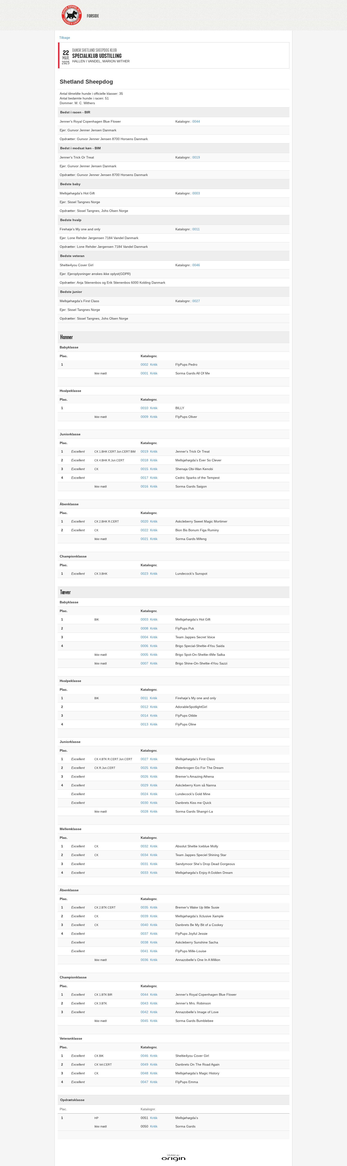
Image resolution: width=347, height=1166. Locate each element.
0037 (144, 933)
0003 (196, 193)
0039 (144, 916)
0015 (144, 469)
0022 (144, 530)
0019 (196, 157)
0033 (144, 872)
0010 (144, 408)
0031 (144, 864)
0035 (144, 907)
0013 (144, 724)
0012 (144, 707)
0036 (144, 960)
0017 (144, 478)
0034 (144, 855)
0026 (144, 776)
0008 (144, 628)
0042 (144, 1012)
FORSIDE (93, 16)
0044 (196, 121)
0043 (144, 1003)
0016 (144, 486)
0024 (144, 794)
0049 (144, 1064)
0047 (144, 1082)
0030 (144, 803)
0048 (144, 1073)
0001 (144, 373)
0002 (144, 364)
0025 (144, 768)
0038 (144, 942)
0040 (144, 925)
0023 (144, 573)
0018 (144, 460)
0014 (144, 715)
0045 (144, 1021)
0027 (196, 301)
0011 (196, 229)
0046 (196, 265)
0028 (144, 811)
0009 (144, 417)
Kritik (153, 364)
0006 (144, 646)
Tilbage (64, 37)
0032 (144, 846)
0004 (144, 637)
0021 (144, 539)
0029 (144, 785)
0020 (144, 521)
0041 (144, 951)
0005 (144, 654)
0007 (144, 663)
